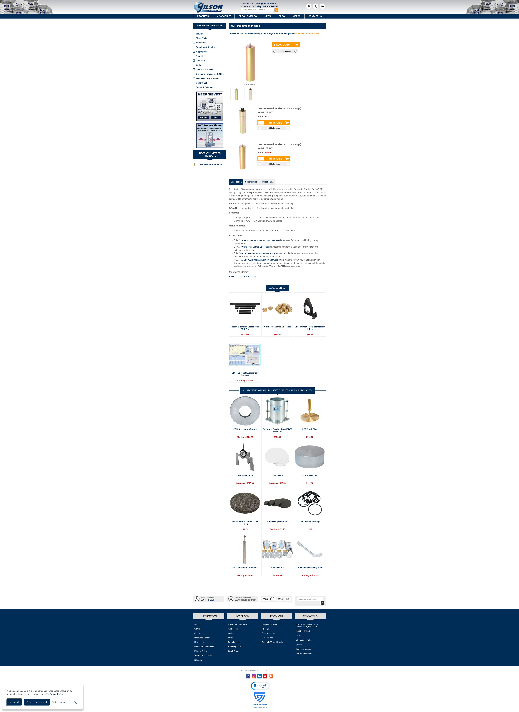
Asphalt (199, 56)
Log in (309, 6)
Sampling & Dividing (205, 47)
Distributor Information (204, 646)
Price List (266, 629)
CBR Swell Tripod (245, 475)
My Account (224, 16)
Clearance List (268, 633)
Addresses (233, 629)
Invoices (232, 638)
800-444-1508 (270, 6)
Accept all (14, 702)
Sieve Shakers (202, 38)
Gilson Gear (267, 638)
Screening (201, 43)
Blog (282, 16)
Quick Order (233, 651)
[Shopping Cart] (322, 6)
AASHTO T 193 (236, 276)
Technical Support (303, 649)
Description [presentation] (236, 182)
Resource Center (201, 638)
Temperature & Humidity (207, 78)
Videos (296, 16)
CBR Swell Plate (309, 429)
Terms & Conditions (203, 655)
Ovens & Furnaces (204, 69)
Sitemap (198, 660)
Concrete (200, 60)
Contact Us (315, 16)
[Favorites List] (315, 6)
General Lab (201, 83)
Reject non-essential (37, 702)
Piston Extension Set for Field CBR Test (261, 240)
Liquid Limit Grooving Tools (310, 567)
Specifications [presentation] (252, 182)
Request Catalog (269, 624)
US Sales (300, 635)
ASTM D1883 (250, 276)
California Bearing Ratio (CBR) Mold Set (277, 430)
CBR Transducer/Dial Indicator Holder (260, 253)
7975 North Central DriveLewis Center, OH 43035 (307, 625)
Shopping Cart (234, 646)
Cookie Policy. (57, 694)
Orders (231, 633)
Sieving (199, 34)
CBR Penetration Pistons (210, 164)
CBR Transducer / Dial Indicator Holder (310, 328)
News (268, 16)
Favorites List (234, 642)
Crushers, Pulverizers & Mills (210, 74)
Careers (198, 629)
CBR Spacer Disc (310, 475)
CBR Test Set (277, 567)
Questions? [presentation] (267, 182)
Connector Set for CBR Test (255, 247)
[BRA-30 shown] (250, 94)
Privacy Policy (200, 651)
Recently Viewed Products (273, 642)
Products (203, 16)
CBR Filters (277, 475)
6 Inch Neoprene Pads (277, 521)
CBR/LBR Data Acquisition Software (261, 260)
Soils (198, 65)
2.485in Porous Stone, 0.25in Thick (245, 522)
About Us (198, 624)
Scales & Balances (204, 87)
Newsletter (199, 642)
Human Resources (304, 653)
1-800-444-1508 (303, 631)
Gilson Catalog (248, 16)
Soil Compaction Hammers (245, 567)
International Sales (304, 640)
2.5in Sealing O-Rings (310, 521)
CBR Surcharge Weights (245, 429)
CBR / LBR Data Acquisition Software (245, 374)
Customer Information (237, 624)
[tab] (236, 182)
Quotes (299, 644)
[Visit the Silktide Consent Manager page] (75, 702)
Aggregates (201, 51)
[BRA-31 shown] (236, 94)
